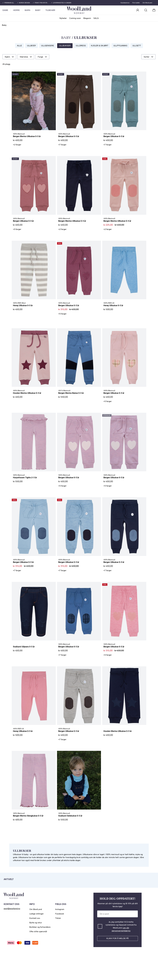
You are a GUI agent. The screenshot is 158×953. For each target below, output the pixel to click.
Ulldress (81, 45)
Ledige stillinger (36, 914)
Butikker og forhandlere (39, 927)
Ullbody (31, 45)
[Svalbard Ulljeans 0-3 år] (34, 611)
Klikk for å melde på (117, 938)
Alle (19, 45)
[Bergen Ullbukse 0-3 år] (79, 101)
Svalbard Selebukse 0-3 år (70, 816)
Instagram (59, 909)
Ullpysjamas (120, 45)
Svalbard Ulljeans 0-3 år (24, 646)
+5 (17, 229)
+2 (17, 144)
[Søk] (146, 10)
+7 (62, 144)
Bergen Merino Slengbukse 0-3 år (28, 816)
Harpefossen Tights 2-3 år (25, 477)
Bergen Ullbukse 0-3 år (68, 136)
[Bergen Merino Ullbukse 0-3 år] (34, 101)
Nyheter (63, 18)
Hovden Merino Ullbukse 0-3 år (27, 393)
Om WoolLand (147, 3)
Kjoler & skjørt (99, 45)
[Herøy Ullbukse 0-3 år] (34, 270)
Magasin (87, 18)
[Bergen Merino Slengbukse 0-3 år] (34, 780)
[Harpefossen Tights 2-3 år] (34, 442)
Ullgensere (47, 45)
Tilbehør (50, 10)
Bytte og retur (35, 922)
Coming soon (75, 18)
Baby (37, 10)
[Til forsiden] (89, 10)
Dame (5, 10)
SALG (96, 18)
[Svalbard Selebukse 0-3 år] (79, 780)
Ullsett (136, 45)
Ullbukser (65, 45)
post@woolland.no (12, 908)
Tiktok (58, 918)
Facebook (59, 914)
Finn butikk (136, 3)
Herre (16, 10)
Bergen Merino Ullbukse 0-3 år (27, 136)
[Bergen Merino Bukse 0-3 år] (79, 357)
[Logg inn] (138, 10)
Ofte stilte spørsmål (38, 931)
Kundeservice (125, 3)
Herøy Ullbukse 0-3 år (23, 305)
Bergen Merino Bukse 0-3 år (71, 393)
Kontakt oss (34, 918)
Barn (27, 10)
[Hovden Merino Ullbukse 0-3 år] (34, 357)
